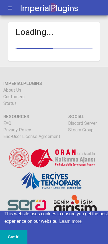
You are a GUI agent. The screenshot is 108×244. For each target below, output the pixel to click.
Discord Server (82, 123)
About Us (12, 90)
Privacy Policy (17, 129)
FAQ (7, 123)
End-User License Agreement (31, 136)
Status (10, 103)
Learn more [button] (70, 221)
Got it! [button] (14, 237)
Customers (14, 96)
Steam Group (81, 129)
